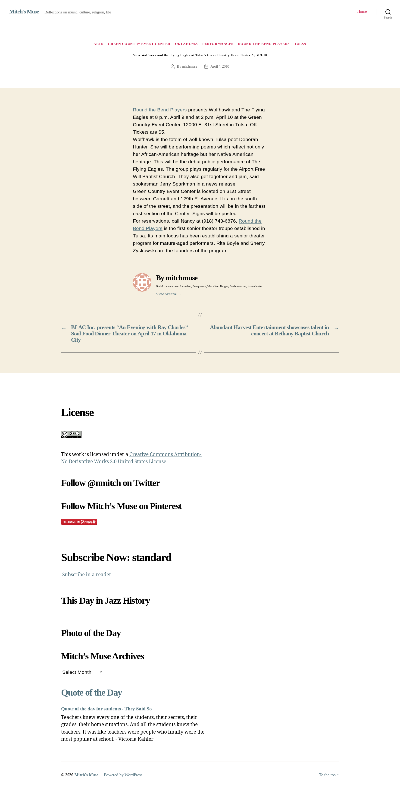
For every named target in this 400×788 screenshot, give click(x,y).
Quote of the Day (91, 692)
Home (362, 11)
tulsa (300, 44)
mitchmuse (189, 66)
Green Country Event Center (139, 44)
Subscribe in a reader (86, 575)
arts (98, 44)
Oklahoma (186, 44)
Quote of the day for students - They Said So (106, 709)
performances (217, 44)
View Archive (168, 294)
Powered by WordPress (123, 774)
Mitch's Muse (24, 11)
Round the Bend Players (264, 44)
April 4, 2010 (219, 66)
